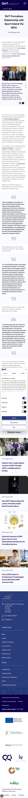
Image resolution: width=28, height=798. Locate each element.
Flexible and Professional (9, 677)
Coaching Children (7, 148)
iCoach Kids (21, 163)
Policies (20, 701)
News (3, 634)
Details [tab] (14, 373)
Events (4, 638)
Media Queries (6, 657)
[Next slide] (23, 103)
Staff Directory (6, 654)
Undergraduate (6, 673)
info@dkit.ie (8, 619)
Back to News (8, 9)
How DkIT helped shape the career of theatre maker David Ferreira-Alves (13, 503)
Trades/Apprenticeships (9, 685)
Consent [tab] (5, 373)
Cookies (13, 795)
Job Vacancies (6, 646)
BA (14, 54)
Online (4, 681)
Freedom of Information (9, 701)
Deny (14, 427)
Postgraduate (6, 669)
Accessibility (5, 795)
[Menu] (25, 3)
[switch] (24, 402)
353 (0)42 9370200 (11, 615)
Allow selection (14, 422)
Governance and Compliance (10, 697)
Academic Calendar (8, 642)
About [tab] (23, 373)
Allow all (14, 418)
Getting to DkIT (6, 650)
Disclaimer (21, 795)
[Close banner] (25, 369)
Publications (5, 705)
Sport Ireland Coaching (11, 119)
